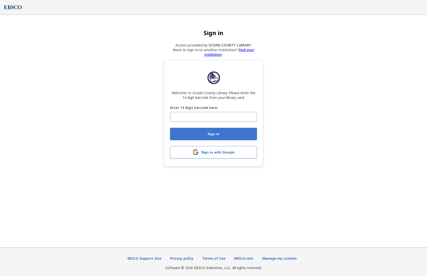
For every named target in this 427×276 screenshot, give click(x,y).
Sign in (213, 134)
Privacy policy (181, 258)
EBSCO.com (243, 258)
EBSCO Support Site (144, 258)
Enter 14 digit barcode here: (194, 108)
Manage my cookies (279, 258)
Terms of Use (213, 258)
